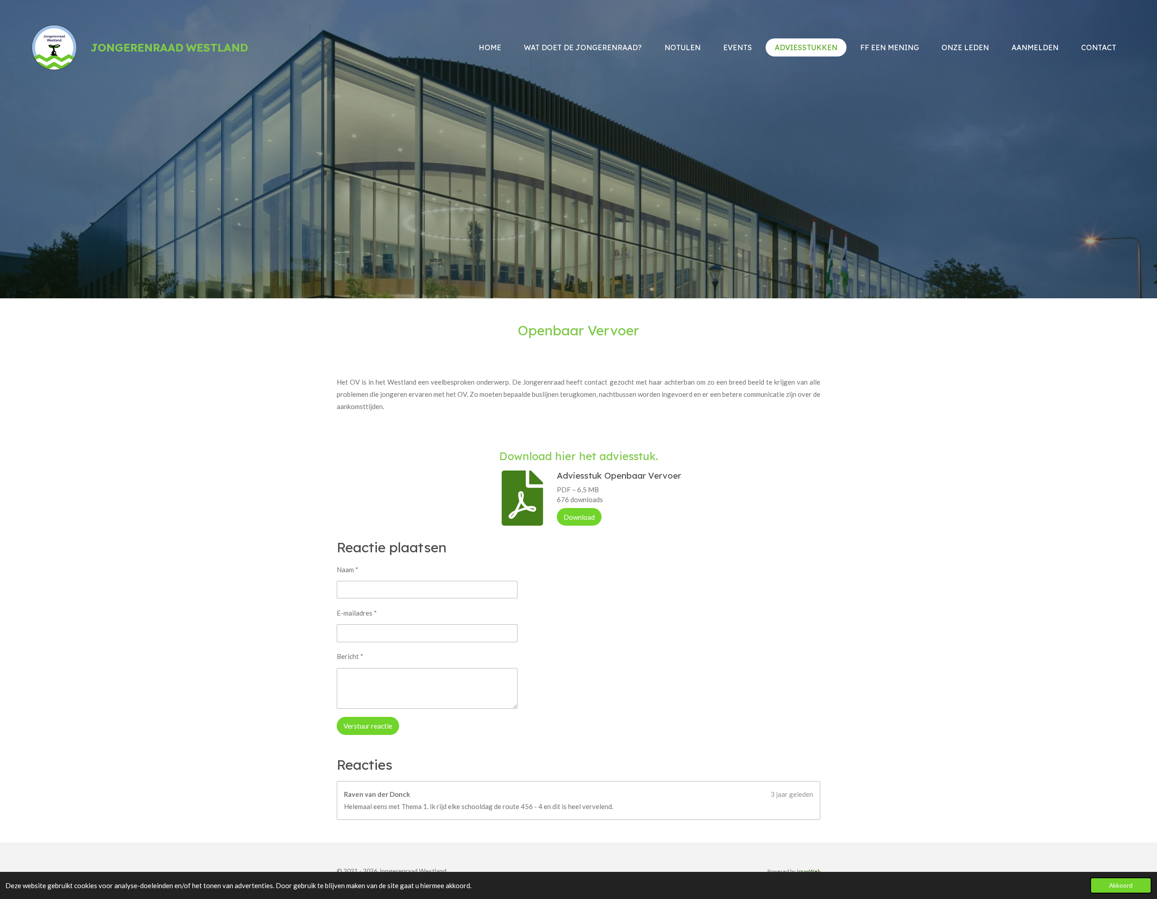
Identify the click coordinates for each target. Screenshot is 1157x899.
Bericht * (350, 656)
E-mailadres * (357, 613)
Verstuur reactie (367, 726)
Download (579, 517)
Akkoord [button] (1121, 885)
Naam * (347, 569)
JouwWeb (808, 871)
